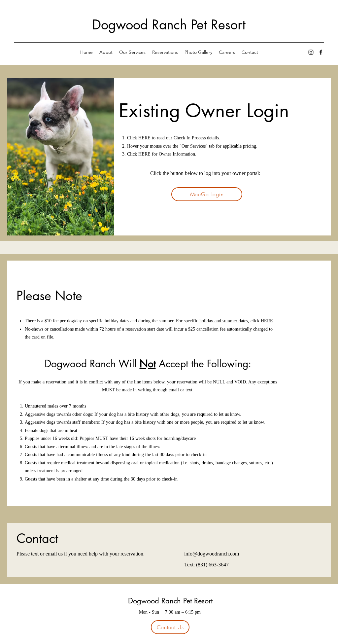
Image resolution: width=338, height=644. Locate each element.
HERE (144, 137)
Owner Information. (177, 154)
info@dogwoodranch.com (211, 553)
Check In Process (190, 137)
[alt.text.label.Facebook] (321, 52)
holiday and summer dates (223, 320)
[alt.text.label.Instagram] (311, 52)
